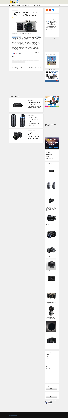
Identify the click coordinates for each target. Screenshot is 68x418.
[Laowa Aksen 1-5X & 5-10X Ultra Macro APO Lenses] (17, 120)
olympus (31, 60)
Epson (47, 356)
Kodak (47, 360)
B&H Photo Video (49, 154)
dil (12, 60)
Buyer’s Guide (27, 5)
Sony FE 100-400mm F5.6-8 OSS (34, 103)
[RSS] (47, 10)
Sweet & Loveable (49, 158)
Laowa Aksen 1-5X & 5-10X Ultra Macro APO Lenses (35, 119)
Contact (12, 415)
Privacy (15, 415)
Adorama (47, 156)
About (10, 415)
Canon (47, 354)
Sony (32, 100)
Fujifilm (47, 358)
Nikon (47, 364)
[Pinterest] (50, 10)
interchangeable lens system (18, 60)
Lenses (29, 100)
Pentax (47, 370)
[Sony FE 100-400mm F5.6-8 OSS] (17, 105)
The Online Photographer (16, 36)
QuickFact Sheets (20, 5)
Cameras (14, 5)
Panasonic (48, 368)
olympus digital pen (36, 60)
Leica (47, 362)
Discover (38, 5)
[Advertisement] (42, 2)
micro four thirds (26, 60)
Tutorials (33, 5)
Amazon (48, 21)
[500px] (53, 10)
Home (10, 5)
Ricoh (47, 372)
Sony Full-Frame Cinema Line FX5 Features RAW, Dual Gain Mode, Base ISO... (34, 135)
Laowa (29, 115)
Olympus (47, 366)
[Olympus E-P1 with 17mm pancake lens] (26, 25)
